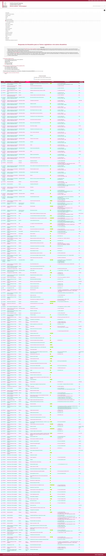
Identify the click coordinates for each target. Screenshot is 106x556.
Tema (40, 81)
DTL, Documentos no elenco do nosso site (11, 68)
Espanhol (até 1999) (9, 63)
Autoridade (12, 81)
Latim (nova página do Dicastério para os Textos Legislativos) (14, 59)
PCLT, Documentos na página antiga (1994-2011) (12, 69)
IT (50, 83)
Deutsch (95, 0)
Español (97, 0)
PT (53, 301)
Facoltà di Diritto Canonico (15, 4)
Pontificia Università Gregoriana (16, 3)
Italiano (89, 0)
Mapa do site (7, 37)
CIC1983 (7, 16)
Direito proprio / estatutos (9, 24)
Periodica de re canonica (9, 32)
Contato (96, 554)
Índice (6, 73)
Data (4, 81)
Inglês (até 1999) (7, 61)
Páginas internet (8, 29)
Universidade (7, 12)
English (92, 0)
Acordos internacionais (9, 28)
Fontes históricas (8, 25)
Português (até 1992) (9, 64)
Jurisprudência (8, 27)
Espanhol (6, 62)
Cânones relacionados (81, 82)
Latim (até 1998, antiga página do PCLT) (11, 60)
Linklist (7, 36)
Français (100, 0)
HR (54, 301)
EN (50, 200)
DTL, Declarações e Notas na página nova (11, 67)
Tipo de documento (22, 81)
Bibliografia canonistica (9, 33)
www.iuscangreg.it (8, 15)
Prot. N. (27, 81)
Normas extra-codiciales (9, 19)
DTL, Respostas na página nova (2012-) (11, 66)
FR (52, 303)
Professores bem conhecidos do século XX (11, 40)
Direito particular (8, 23)
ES (50, 92)
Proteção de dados (100, 554)
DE (50, 386)
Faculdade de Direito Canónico (10, 14)
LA (50, 97)
